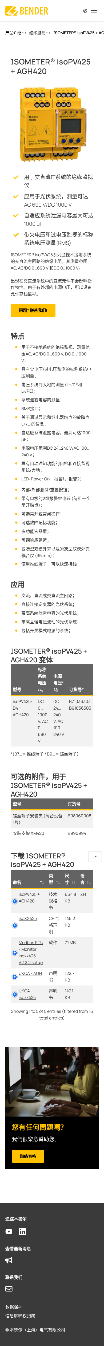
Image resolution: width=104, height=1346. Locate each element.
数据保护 (13, 1307)
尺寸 (67, 879)
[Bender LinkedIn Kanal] (26, 1232)
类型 (51, 879)
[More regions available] (85, 10)
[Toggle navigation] (94, 10)
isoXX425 (28, 918)
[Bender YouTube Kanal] (12, 1232)
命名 (17, 882)
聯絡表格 (28, 1156)
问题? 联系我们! (33, 310)
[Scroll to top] (92, 1334)
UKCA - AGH (30, 973)
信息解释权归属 (20, 1316)
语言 (82, 879)
